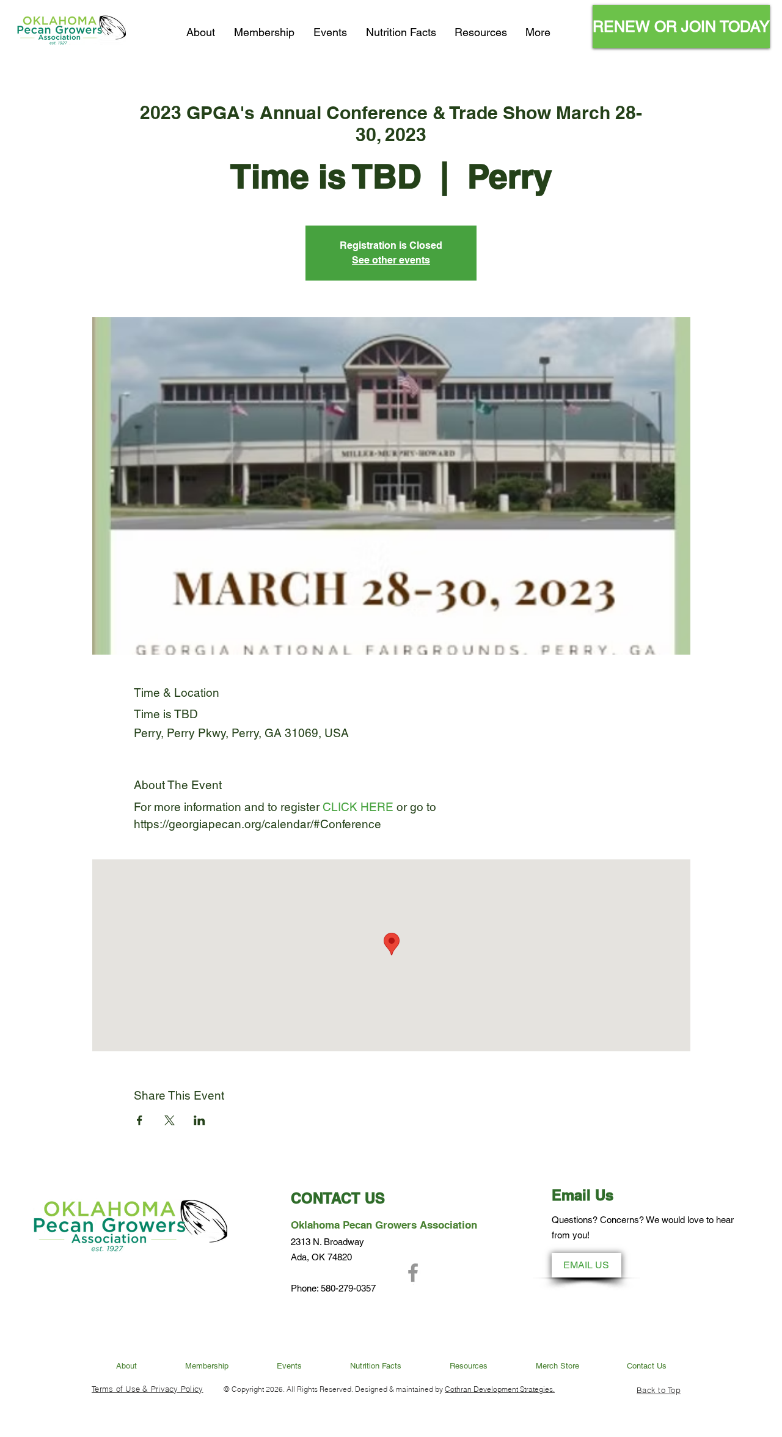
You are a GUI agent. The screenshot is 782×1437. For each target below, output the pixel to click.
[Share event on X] (169, 1120)
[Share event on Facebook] (139, 1120)
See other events (391, 260)
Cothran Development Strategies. (500, 1389)
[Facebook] (413, 1272)
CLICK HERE (356, 807)
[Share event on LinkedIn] (199, 1120)
